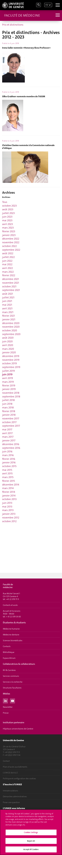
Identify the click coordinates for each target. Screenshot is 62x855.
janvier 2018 (9, 415)
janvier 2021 (8, 319)
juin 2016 (7, 451)
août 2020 (8, 337)
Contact (6, 761)
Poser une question (11, 802)
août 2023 (7, 209)
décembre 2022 (10, 238)
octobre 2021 (9, 286)
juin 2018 (7, 404)
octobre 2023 (9, 205)
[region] (31, 832)
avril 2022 (7, 268)
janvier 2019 (9, 389)
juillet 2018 (8, 400)
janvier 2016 (9, 462)
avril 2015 (7, 473)
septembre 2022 (11, 250)
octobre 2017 (9, 422)
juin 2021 (7, 301)
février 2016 (8, 459)
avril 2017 (7, 433)
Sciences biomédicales (12, 640)
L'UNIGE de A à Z (10, 772)
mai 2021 (7, 304)
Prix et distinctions (12, 24)
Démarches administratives (15, 796)
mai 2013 (7, 506)
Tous (4, 202)
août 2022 (7, 253)
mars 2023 (8, 227)
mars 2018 (8, 407)
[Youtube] (12, 700)
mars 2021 (7, 312)
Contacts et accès (10, 605)
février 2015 (8, 481)
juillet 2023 (8, 213)
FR (46, 4)
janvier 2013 (8, 514)
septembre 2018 (11, 396)
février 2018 (8, 411)
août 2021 (7, 293)
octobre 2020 (9, 330)
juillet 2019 (8, 371)
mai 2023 (7, 220)
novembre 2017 (10, 418)
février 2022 (8, 275)
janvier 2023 (9, 235)
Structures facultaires (12, 687)
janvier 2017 (8, 440)
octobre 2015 (9, 466)
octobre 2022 (9, 246)
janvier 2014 (9, 495)
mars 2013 (8, 510)
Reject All (31, 841)
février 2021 (8, 315)
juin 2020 (7, 341)
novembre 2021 (10, 282)
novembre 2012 (10, 517)
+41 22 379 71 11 (12, 599)
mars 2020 (8, 349)
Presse (6, 713)
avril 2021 (7, 308)
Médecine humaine (11, 628)
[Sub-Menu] (57, 15)
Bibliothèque (8, 652)
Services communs (11, 676)
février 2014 (8, 492)
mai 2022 (7, 264)
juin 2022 (7, 260)
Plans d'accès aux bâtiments (15, 767)
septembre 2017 (11, 426)
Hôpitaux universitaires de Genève (18, 728)
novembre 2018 (10, 393)
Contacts (7, 646)
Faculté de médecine (22, 15)
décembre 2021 (10, 279)
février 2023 (8, 231)
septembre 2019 (11, 367)
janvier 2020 (9, 352)
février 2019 (8, 385)
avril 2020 (7, 345)
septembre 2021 (11, 290)
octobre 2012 (9, 521)
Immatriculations (10, 790)
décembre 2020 (10, 323)
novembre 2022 (10, 242)
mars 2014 (8, 488)
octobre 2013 (9, 499)
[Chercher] (38, 5)
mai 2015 (7, 470)
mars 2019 (8, 382)
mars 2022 (8, 271)
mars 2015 (7, 477)
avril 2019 (7, 378)
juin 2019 (7, 374)
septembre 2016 (11, 448)
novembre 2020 (11, 326)
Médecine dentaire (11, 634)
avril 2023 (7, 224)
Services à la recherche (12, 682)
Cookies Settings (31, 832)
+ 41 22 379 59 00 (13, 616)
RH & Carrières (9, 670)
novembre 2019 (10, 360)
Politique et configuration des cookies (19, 778)
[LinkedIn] (5, 700)
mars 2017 (7, 436)
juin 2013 (7, 503)
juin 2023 (7, 216)
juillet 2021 (8, 297)
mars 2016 (8, 455)
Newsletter (8, 707)
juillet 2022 (8, 257)
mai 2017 (7, 429)
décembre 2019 (10, 356)
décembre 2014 (10, 484)
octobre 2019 (9, 363)
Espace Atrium (9, 658)
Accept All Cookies (30, 849)
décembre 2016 (10, 444)
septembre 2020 (11, 334)
